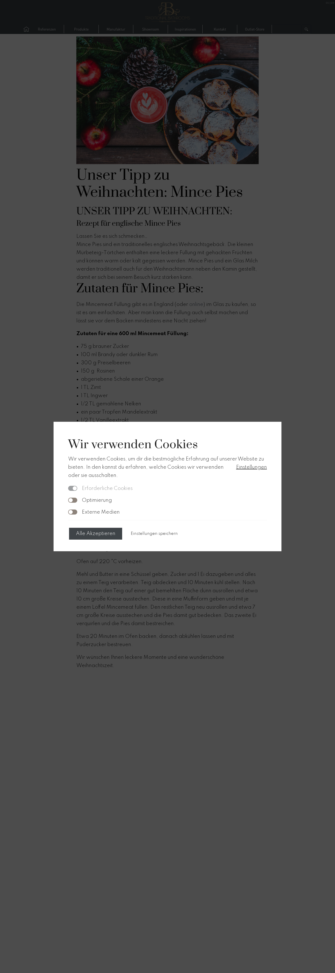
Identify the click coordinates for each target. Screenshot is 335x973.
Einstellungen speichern (154, 534)
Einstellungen (251, 467)
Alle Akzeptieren (95, 533)
